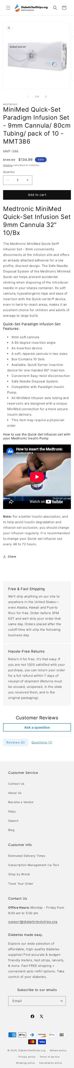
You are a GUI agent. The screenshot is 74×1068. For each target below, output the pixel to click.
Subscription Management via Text (33, 865)
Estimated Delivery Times (26, 855)
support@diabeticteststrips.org (32, 922)
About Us (15, 793)
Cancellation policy (50, 1062)
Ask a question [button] (37, 727)
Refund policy (58, 1050)
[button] (8, 7)
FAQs (12, 811)
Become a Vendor (21, 802)
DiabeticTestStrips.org (31, 1050)
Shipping (8, 165)
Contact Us (16, 783)
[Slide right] (46, 96)
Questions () (41, 742)
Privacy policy (27, 1056)
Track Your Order (20, 883)
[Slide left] (27, 96)
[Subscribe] (61, 1001)
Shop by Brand (19, 874)
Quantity (9, 171)
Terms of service (50, 1056)
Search (13, 820)
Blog (11, 830)
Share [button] (12, 556)
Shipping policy (25, 1062)
